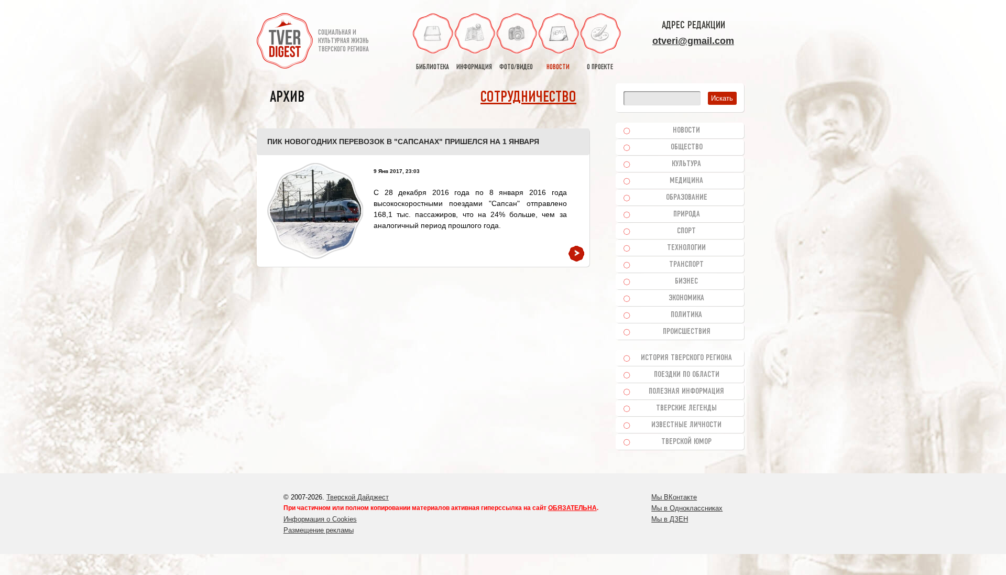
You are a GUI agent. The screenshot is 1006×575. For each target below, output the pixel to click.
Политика (686, 315)
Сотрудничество (528, 98)
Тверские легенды (686, 408)
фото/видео (516, 67)
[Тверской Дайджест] (285, 42)
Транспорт (686, 264)
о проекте (600, 67)
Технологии (686, 248)
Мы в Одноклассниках (687, 508)
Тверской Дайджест (357, 497)
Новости (686, 130)
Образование (686, 197)
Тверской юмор (686, 442)
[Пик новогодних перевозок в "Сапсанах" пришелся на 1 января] (315, 211)
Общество (687, 147)
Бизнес (686, 281)
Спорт (686, 231)
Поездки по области (686, 374)
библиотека (432, 67)
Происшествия (686, 331)
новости (558, 67)
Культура (686, 164)
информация (474, 67)
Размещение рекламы (318, 530)
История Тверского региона (686, 358)
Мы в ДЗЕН (669, 519)
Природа (686, 214)
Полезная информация (686, 391)
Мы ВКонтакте (674, 497)
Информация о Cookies (320, 519)
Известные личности (686, 425)
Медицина (686, 181)
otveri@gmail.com (693, 41)
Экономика (686, 298)
